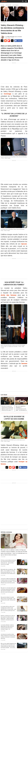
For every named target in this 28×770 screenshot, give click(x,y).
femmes (24, 363)
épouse (24, 244)
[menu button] (26, 1)
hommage (7, 94)
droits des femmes (8, 295)
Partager (20, 40)
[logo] (4, 1)
